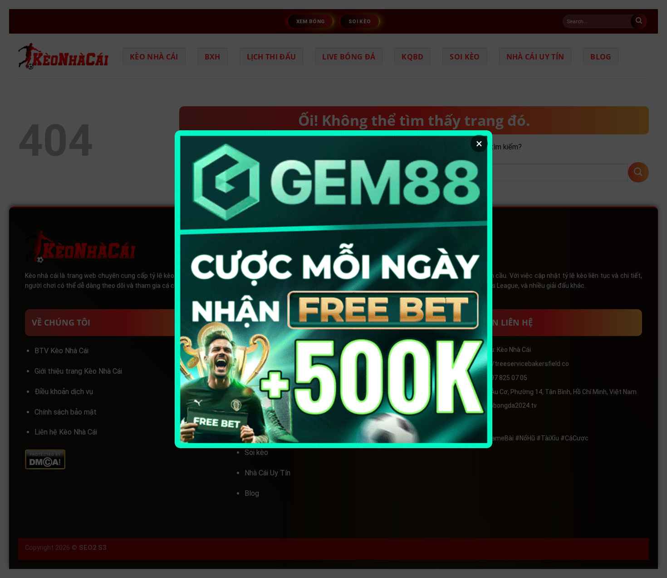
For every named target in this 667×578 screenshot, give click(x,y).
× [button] (479, 143)
